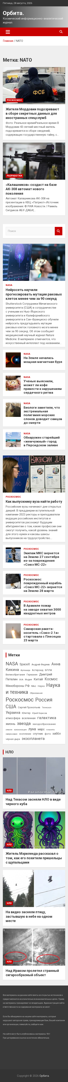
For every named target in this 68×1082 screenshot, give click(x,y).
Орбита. (13, 13)
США (11, 706)
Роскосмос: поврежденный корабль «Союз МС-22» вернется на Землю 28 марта (43, 585)
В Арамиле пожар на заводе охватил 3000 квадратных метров (42, 609)
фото (48, 733)
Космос (51, 679)
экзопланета (33, 738)
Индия (28, 679)
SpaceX (25, 664)
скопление (25, 734)
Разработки (14, 175)
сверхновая (11, 734)
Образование (36, 693)
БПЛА (48, 669)
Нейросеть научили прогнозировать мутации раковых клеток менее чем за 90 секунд (34, 294)
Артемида (25, 670)
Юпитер (26, 713)
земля (9, 729)
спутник (38, 733)
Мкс (33, 685)
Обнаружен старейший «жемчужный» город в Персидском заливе (42, 441)
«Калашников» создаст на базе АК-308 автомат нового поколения (31, 189)
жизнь (10, 724)
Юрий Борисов (39, 713)
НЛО (9, 752)
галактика (46, 718)
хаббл (57, 733)
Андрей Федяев (41, 664)
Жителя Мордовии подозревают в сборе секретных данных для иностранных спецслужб (32, 113)
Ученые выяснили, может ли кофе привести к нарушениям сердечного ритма (43, 386)
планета (50, 729)
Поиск (58, 231)
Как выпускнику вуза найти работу (34, 501)
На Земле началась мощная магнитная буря (43, 359)
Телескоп (46, 707)
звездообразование (44, 724)
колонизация (20, 729)
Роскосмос (14, 100)
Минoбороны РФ (18, 686)
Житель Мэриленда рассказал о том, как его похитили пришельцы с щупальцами (34, 858)
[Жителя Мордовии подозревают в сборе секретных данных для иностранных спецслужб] (34, 85)
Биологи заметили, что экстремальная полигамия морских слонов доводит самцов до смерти (43, 415)
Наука (41, 686)
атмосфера (13, 718)
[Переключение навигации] (8, 32)
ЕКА (21, 679)
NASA (9, 285)
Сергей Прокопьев (29, 707)
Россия (44, 700)
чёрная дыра (13, 739)
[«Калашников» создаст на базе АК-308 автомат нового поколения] (34, 161)
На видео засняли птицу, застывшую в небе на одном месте (29, 916)
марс (41, 729)
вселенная (29, 718)
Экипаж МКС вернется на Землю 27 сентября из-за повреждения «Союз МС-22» (41, 558)
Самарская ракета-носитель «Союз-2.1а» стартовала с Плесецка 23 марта (42, 634)
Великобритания (15, 674)
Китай (38, 679)
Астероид (37, 670)
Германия (32, 674)
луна (32, 729)
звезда (24, 723)
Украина (13, 712)
